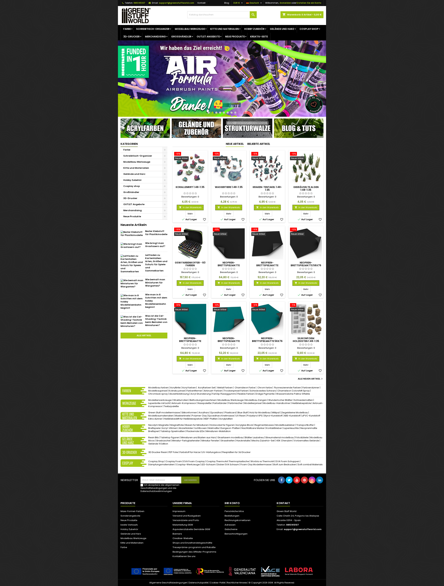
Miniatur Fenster (210, 440)
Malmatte (213, 428)
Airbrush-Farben (213, 390)
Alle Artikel (144, 335)
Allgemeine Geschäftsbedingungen (168, 582)
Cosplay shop (309, 29)
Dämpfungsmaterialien (161, 464)
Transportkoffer (305, 425)
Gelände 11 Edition (158, 443)
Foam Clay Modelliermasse (256, 464)
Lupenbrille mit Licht (159, 403)
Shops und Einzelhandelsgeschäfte (192, 542)
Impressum (179, 511)
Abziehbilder (186, 428)
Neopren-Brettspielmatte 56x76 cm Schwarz (306, 265)
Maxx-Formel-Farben (132, 511)
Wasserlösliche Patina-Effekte (293, 393)
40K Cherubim (284, 440)
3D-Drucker (131, 36)
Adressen (230, 524)
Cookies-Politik (217, 582)
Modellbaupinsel (157, 390)
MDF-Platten (211, 418)
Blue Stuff (243, 412)
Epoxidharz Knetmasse (221, 415)
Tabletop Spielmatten (172, 431)
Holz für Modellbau (259, 412)
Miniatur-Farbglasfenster (186, 440)
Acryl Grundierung (200, 393)
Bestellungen (232, 515)
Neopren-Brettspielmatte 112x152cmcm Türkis (190, 341)
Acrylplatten (226, 418)
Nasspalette (204, 403)
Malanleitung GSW (183, 524)
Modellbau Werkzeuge (190, 29)
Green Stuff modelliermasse (164, 412)
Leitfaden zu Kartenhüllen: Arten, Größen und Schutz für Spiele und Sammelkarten (156, 262)
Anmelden (285, 2)
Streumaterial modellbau (279, 437)
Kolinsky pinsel (177, 390)
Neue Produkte (235, 36)
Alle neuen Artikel (310, 378)
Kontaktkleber (274, 428)
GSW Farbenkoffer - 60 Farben (190, 264)
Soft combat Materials (310, 464)
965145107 (139, 2)
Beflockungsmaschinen (203, 400)
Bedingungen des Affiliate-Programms (194, 551)
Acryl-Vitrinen (169, 428)
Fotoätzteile (302, 437)
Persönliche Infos (234, 511)
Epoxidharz (217, 412)
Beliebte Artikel (258, 144)
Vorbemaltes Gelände (306, 440)
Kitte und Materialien (224, 29)
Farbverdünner (310, 387)
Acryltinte (175, 387)
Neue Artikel (235, 144)
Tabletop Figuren (169, 437)
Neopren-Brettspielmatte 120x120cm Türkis (228, 341)
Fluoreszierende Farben (287, 387)
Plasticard (230, 412)
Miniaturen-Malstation (218, 431)
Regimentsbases (264, 425)
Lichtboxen (201, 428)
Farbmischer (235, 403)
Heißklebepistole (301, 403)
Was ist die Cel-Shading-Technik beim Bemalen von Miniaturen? (156, 320)
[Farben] (145, 128)
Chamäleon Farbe (245, 387)
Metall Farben (225, 387)
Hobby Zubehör (254, 29)
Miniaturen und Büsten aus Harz (198, 437)
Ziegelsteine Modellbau (294, 412)
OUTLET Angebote (208, 36)
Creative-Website (183, 538)
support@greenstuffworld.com (176, 2)
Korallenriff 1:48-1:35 (190, 187)
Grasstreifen (228, 440)
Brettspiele (154, 428)
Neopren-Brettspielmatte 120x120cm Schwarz (267, 265)
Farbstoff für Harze (190, 452)
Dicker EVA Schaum (228, 464)
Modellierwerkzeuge (160, 400)
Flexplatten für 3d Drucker (236, 452)
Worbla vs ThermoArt (262, 461)
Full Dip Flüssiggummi (224, 393)
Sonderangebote (130, 515)
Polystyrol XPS (254, 415)
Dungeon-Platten (231, 428)
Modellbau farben (158, 387)
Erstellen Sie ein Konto (309, 2)
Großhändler (181, 36)
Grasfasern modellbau (230, 437)
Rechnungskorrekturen (237, 520)
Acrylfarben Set (206, 387)
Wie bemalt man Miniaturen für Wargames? (155, 282)
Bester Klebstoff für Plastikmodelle (156, 233)
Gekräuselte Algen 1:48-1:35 (306, 188)
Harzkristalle (243, 440)
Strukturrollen (180, 400)
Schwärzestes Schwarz (263, 390)
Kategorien (129, 144)
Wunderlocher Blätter (280, 400)
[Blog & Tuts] (298, 128)
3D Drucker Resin (157, 452)
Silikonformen (189, 412)
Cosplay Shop (156, 461)
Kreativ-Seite (259, 36)
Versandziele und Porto (186, 520)
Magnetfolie (177, 425)
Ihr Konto (232, 503)
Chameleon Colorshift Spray (294, 390)
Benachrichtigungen (236, 533)
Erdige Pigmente (265, 393)
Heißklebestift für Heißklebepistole (183, 418)
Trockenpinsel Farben (236, 390)
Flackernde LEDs (195, 431)
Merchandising (155, 36)
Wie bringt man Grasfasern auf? (155, 244)
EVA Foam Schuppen (287, 461)
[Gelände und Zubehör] (196, 128)
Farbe (127, 29)
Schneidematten (303, 400)
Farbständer (220, 403)
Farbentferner (194, 390)
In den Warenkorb (190, 207)
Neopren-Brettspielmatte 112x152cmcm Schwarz (229, 265)
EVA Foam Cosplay (194, 461)
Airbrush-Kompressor (184, 403)
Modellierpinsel (253, 403)
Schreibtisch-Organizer (152, 29)
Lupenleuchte (291, 428)
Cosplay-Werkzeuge (188, 464)
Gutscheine (231, 529)
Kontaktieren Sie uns (184, 556)
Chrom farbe (264, 387)
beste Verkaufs (129, 524)
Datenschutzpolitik (198, 582)
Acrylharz (204, 412)
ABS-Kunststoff (292, 415)
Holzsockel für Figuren (222, 425)
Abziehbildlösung (179, 393)
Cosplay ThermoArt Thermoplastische (227, 461)
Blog (226, 2)
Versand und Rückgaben (187, 515)
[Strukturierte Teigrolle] (247, 128)
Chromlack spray (158, 393)
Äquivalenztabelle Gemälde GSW (191, 529)
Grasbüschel (163, 440)
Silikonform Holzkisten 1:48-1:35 (306, 340)
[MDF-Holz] (222, 79)
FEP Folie (173, 452)
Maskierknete (182, 415)
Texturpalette (171, 406)
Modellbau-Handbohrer (276, 403)
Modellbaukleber (285, 425)
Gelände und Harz (282, 29)
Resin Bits (153, 437)
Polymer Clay (199, 415)
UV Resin (240, 415)
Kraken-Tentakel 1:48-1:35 (267, 188)
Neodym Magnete (158, 425)
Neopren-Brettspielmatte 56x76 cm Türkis (267, 341)
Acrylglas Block (244, 425)
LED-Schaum (208, 464)
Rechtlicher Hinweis (237, 582)
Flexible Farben (245, 393)
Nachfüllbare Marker (253, 428)
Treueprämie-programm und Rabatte (194, 547)
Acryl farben (189, 387)
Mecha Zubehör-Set (263, 440)
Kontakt (202, 2)
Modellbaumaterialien (160, 415)
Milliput (276, 412)
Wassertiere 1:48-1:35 (229, 187)
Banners (177, 533)
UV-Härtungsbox (211, 452)
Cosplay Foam (174, 461)
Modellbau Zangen (256, 400)
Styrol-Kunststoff (273, 415)
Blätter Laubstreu (254, 437)
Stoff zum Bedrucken (284, 464)
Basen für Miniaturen (196, 425)
